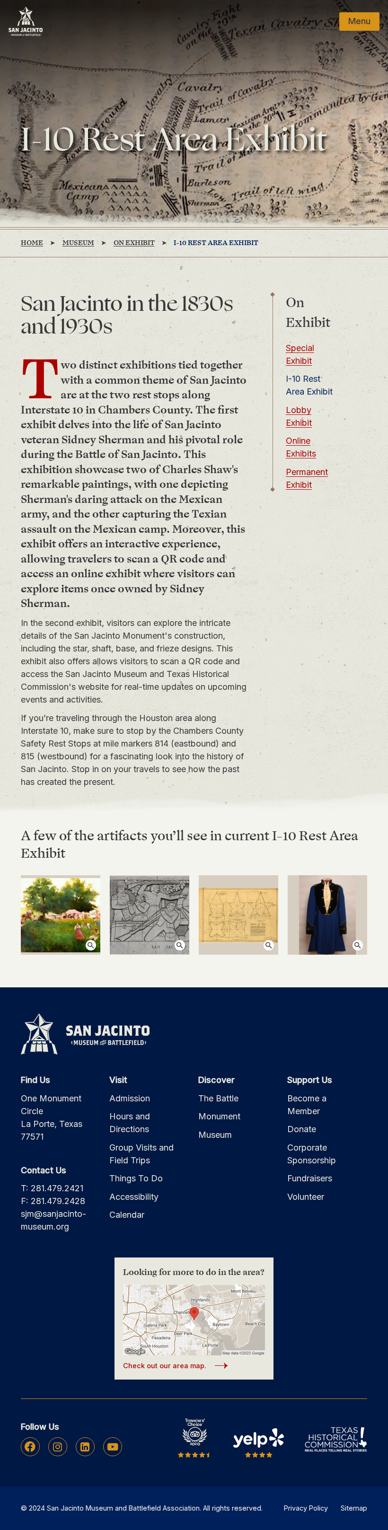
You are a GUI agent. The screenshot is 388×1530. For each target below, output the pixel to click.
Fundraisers (309, 1178)
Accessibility (134, 1197)
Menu (359, 21)
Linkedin (84, 1447)
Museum (215, 1135)
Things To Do (136, 1178)
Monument (219, 1116)
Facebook (30, 1447)
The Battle (218, 1098)
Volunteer (305, 1197)
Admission (129, 1098)
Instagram (57, 1447)
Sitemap (354, 1508)
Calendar (126, 1215)
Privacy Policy (306, 1508)
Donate (301, 1129)
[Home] (26, 21)
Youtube (112, 1447)
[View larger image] (60, 915)
